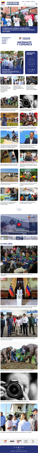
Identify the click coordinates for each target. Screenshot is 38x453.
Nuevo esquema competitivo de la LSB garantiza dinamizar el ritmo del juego (9, 165)
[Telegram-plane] (31, 72)
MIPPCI (23, 1)
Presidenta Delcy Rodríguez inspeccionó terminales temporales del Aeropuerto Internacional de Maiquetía (5, 88)
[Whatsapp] (33, 72)
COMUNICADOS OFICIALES (30, 53)
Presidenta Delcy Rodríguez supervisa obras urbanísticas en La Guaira (18, 87)
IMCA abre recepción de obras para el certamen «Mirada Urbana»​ (28, 110)
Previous (2, 224)
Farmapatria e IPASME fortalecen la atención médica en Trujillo (28, 203)
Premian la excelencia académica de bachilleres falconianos (8, 128)
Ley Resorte (27, 1)
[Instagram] (30, 70)
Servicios (33, 1)
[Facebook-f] (28, 70)
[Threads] (29, 72)
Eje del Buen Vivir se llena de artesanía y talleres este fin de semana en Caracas (28, 184)
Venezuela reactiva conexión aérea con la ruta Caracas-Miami (9, 184)
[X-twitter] (34, 70)
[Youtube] (32, 70)
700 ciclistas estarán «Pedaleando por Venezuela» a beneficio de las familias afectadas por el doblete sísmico (9, 146)
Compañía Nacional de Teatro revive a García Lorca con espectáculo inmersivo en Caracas (28, 165)
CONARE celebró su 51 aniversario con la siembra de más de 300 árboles (9, 110)
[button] (2, 19)
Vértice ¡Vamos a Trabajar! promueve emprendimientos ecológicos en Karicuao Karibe (8, 203)
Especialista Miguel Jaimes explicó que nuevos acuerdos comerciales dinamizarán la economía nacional (28, 146)
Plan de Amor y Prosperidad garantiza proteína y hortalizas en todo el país (28, 128)
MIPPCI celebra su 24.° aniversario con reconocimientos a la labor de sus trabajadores (31, 87)
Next (36, 224)
